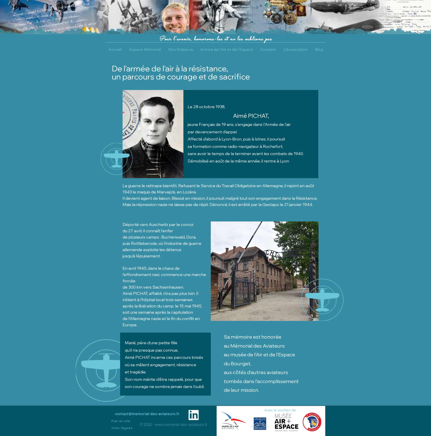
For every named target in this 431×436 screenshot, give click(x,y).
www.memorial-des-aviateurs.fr (181, 424)
